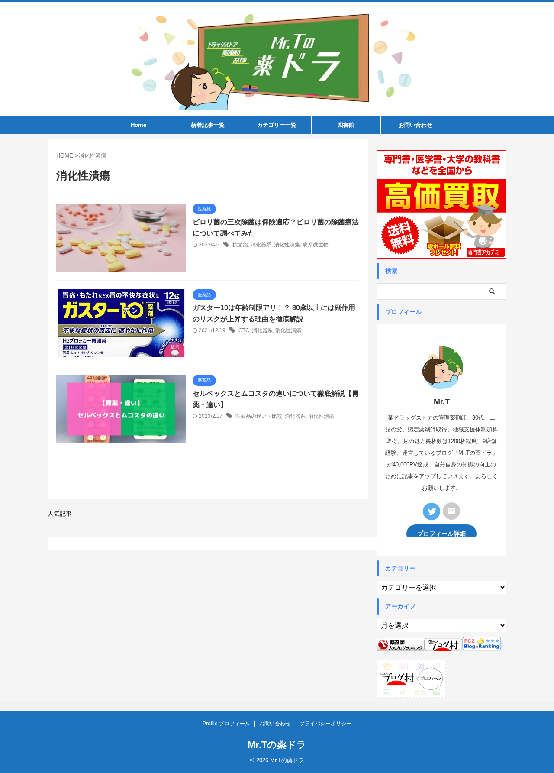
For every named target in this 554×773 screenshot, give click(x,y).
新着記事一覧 (208, 125)
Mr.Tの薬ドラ (277, 744)
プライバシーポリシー (325, 724)
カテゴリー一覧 (276, 125)
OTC (243, 330)
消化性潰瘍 (287, 245)
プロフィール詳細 (441, 533)
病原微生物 (316, 245)
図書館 (346, 125)
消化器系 (261, 245)
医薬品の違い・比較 (258, 416)
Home (138, 125)
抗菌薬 (240, 245)
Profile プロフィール (226, 724)
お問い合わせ (415, 125)
